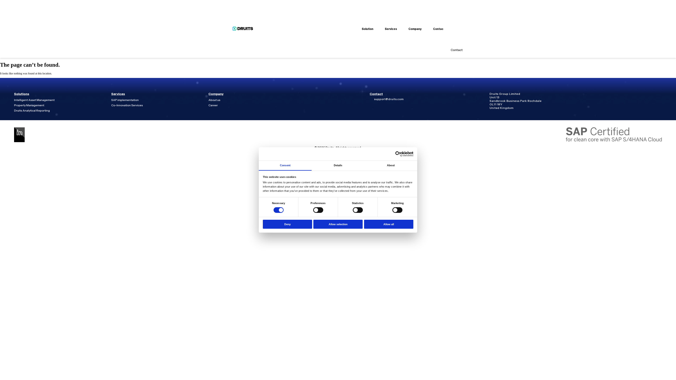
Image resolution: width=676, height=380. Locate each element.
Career (213, 105)
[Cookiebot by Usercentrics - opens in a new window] (398, 153)
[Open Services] (399, 29)
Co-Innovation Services (127, 105)
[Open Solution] (375, 29)
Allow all (388, 224)
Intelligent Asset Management (34, 100)
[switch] (318, 210)
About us (214, 100)
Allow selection (338, 224)
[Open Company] (424, 29)
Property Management (29, 105)
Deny (287, 224)
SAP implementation (125, 100)
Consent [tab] (285, 165)
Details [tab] (338, 165)
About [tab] (391, 165)
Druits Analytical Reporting (32, 110)
